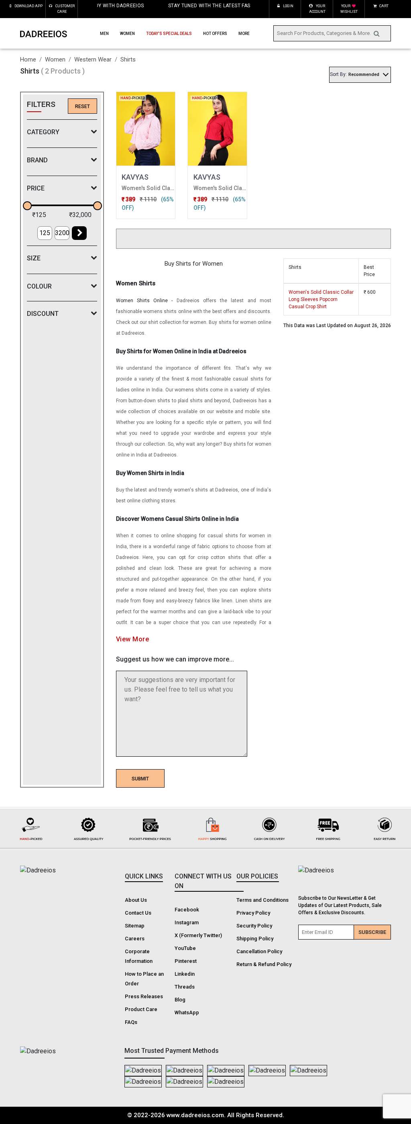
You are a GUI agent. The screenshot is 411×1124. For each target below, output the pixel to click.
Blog (180, 1000)
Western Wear (93, 59)
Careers (134, 939)
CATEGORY (43, 132)
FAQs (131, 1022)
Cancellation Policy (259, 951)
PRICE (36, 188)
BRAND (37, 160)
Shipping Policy (254, 939)
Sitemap (134, 926)
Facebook (187, 910)
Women (55, 59)
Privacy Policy (253, 913)
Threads (185, 987)
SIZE (34, 258)
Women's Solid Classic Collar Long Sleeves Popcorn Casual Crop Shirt (321, 299)
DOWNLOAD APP (28, 6)
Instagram (187, 922)
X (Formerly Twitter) (198, 935)
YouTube (185, 948)
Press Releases (144, 996)
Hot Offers (215, 33)
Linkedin (185, 974)
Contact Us (138, 913)
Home (28, 59)
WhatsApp (187, 1012)
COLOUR (39, 286)
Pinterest (186, 961)
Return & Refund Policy (263, 964)
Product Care (141, 1009)
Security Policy (254, 926)
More (244, 33)
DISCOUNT (43, 313)
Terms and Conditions (262, 900)
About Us (136, 900)
